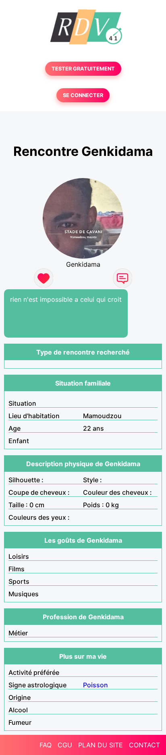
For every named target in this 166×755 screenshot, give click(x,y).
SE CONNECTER (83, 95)
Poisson (95, 685)
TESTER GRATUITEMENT (83, 69)
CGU (65, 745)
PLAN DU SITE (100, 745)
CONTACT (144, 745)
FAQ (45, 745)
